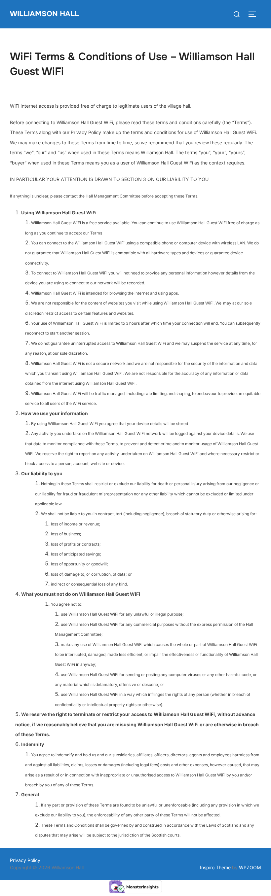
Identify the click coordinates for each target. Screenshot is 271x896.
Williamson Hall (44, 13)
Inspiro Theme (215, 867)
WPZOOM (250, 867)
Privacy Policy (25, 860)
